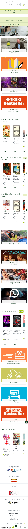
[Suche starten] (24, 523)
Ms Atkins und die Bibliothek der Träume (6, 179)
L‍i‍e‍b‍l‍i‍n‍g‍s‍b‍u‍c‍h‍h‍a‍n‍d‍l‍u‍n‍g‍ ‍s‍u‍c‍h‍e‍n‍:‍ (11, 2)
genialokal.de (7, 11)
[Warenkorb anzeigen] (25, 527)
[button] (16, 527)
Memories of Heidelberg (16, 178)
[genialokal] (7, 527)
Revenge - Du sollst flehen (16, 331)
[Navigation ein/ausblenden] (20, 527)
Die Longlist (14, 20)
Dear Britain (6, 215)
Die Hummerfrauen (7, 449)
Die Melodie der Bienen (7, 140)
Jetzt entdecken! (14, 24)
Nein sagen (16, 140)
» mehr (25, 158)
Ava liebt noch (17, 448)
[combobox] (12, 523)
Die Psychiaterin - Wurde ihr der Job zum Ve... (7, 331)
